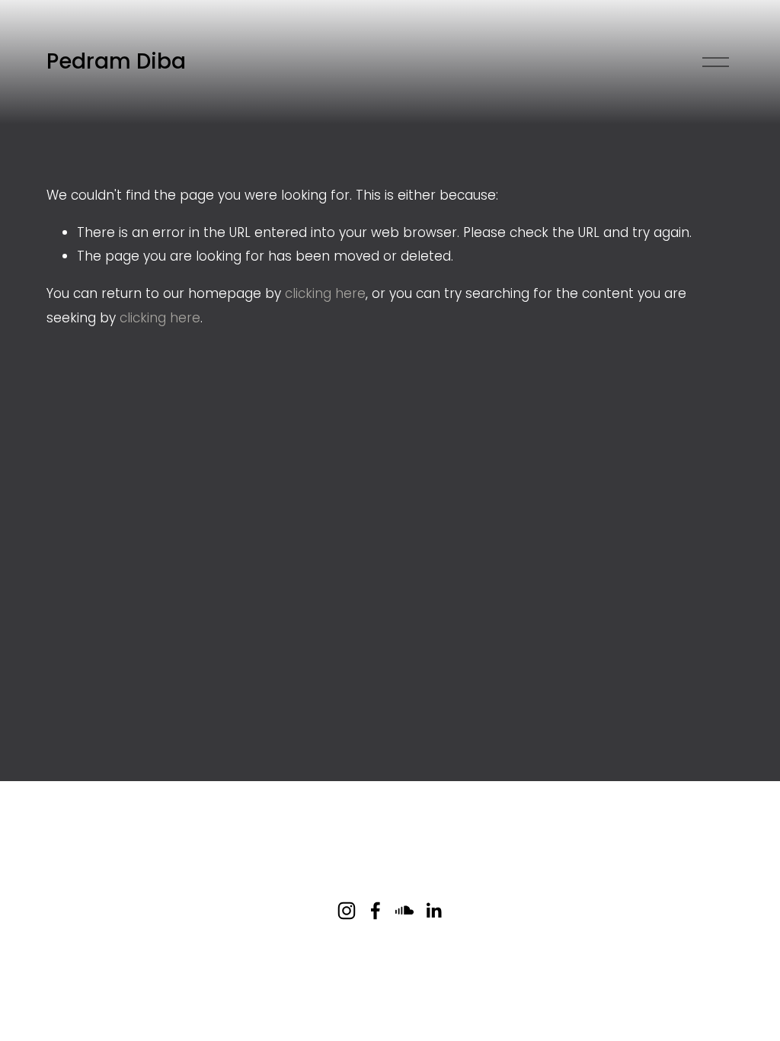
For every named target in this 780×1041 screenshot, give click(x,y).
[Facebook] (375, 911)
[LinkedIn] (433, 911)
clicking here (325, 293)
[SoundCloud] (404, 911)
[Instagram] (346, 911)
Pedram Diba (116, 61)
